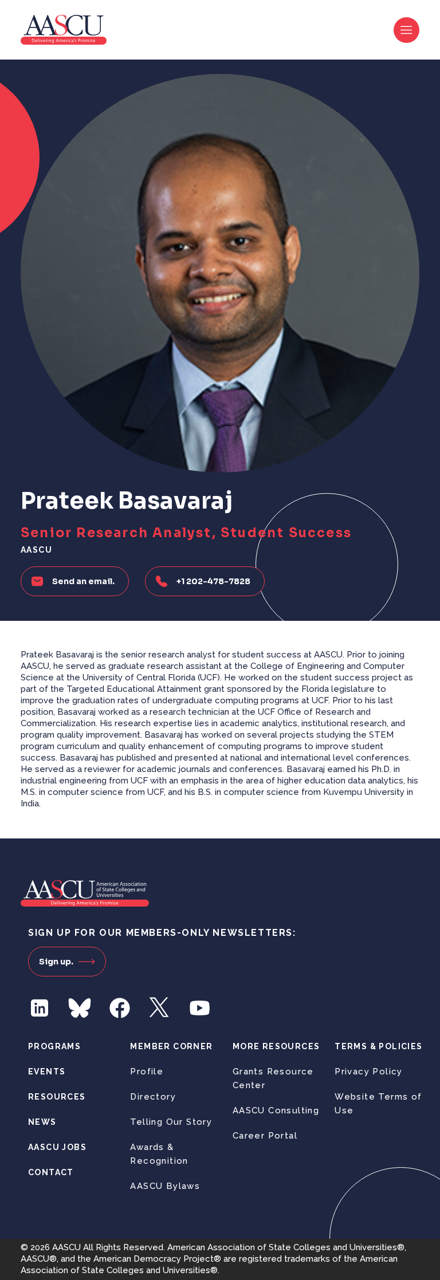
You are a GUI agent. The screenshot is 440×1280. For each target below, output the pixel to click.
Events (46, 1071)
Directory (153, 1097)
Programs (54, 1046)
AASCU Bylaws (165, 1186)
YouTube (199, 1008)
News (42, 1122)
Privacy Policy (369, 1071)
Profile (146, 1071)
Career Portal (265, 1136)
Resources (57, 1096)
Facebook (119, 1008)
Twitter (159, 1008)
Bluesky (79, 1008)
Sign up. (56, 961)
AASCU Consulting (276, 1110)
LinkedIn (39, 1008)
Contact (51, 1172)
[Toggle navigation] (406, 30)
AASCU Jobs (57, 1147)
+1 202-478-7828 (213, 581)
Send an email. (83, 581)
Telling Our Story (171, 1122)
